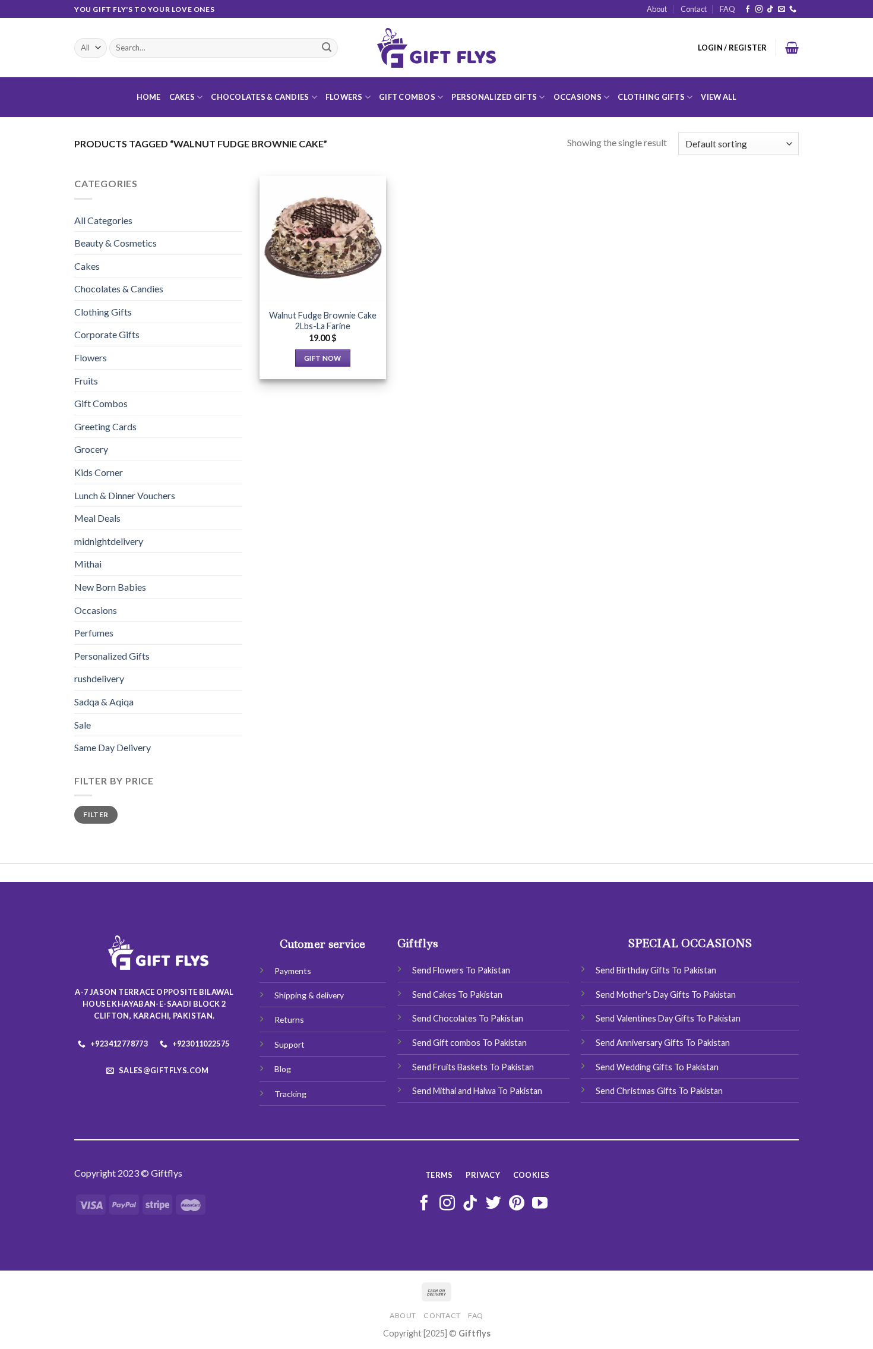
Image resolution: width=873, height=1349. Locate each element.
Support (289, 1044)
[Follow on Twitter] (493, 1204)
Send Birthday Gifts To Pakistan (656, 970)
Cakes (182, 97)
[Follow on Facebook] (747, 9)
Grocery (91, 449)
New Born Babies (110, 586)
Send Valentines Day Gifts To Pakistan (668, 1018)
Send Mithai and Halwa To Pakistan (477, 1091)
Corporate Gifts (107, 334)
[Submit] (327, 48)
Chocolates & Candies (260, 97)
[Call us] (792, 9)
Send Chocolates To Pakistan (467, 1018)
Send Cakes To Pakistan (457, 994)
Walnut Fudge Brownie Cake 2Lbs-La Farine (323, 321)
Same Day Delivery (112, 747)
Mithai (88, 563)
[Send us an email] (781, 9)
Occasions (577, 97)
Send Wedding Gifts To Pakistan (657, 1067)
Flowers (344, 97)
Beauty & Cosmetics (115, 242)
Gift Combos (407, 97)
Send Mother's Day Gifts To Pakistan (666, 994)
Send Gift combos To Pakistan (469, 1043)
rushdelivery (99, 678)
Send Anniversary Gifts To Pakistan (663, 1043)
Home (149, 97)
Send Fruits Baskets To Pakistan (473, 1067)
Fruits (86, 380)
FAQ (727, 9)
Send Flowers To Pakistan (461, 970)
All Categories (103, 220)
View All (718, 97)
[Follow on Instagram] (759, 9)
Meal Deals (97, 518)
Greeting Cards (105, 426)
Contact (694, 9)
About (657, 9)
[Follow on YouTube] (540, 1204)
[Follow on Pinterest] (516, 1204)
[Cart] (792, 47)
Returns (289, 1019)
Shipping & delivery (309, 995)
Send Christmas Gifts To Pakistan (659, 1091)
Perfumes (93, 632)
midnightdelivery (108, 541)
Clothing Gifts (651, 97)
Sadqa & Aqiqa (104, 701)
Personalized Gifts (494, 97)
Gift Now (322, 358)
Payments (292, 971)
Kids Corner (98, 472)
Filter (95, 814)
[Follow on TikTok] (770, 9)
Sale (82, 724)
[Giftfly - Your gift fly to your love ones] (436, 48)
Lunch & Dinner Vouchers (124, 495)
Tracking (290, 1094)
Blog (282, 1069)
